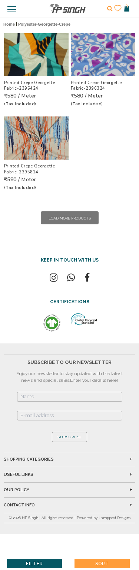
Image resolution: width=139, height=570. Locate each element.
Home (9, 24)
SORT (102, 563)
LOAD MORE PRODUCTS (70, 218)
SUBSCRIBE (69, 437)
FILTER (34, 563)
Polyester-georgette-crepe (44, 24)
